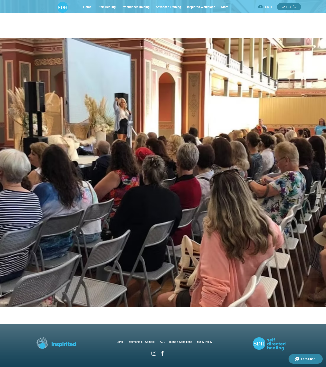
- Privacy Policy (202, 341)
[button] (107, 7)
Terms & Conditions (181, 341)
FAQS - (164, 341)
